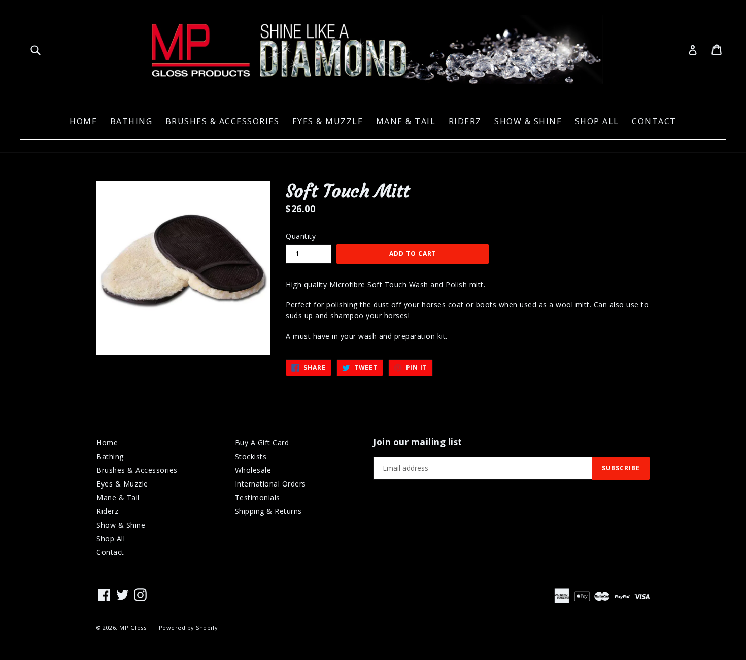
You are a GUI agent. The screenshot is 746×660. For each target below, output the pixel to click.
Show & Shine (528, 121)
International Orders (270, 484)
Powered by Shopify (188, 627)
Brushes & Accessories (222, 121)
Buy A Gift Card (262, 442)
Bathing (131, 121)
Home (83, 121)
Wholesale (253, 470)
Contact (654, 121)
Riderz (465, 121)
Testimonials (257, 497)
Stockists (251, 456)
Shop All (597, 121)
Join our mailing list (417, 442)
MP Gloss (132, 627)
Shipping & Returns (268, 511)
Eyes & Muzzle (327, 121)
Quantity (301, 236)
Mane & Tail (406, 121)
